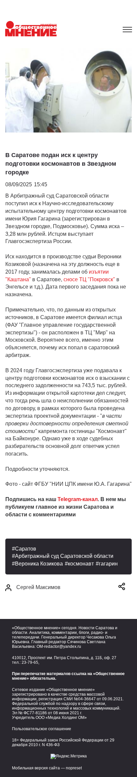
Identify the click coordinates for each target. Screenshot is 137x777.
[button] (121, 587)
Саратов (25, 549)
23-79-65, (30, 662)
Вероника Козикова (39, 563)
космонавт (81, 563)
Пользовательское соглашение (41, 729)
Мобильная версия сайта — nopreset (47, 768)
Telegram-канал (78, 499)
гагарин (108, 563)
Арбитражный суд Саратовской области (64, 556)
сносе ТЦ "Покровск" (90, 279)
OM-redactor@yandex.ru (59, 646)
